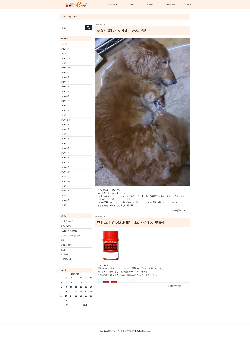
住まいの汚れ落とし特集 (71, 236)
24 (71, 296)
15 (61, 291)
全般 (62, 240)
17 (71, 291)
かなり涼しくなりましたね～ (119, 31)
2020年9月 (65, 73)
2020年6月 (65, 87)
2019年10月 (65, 125)
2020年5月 (65, 91)
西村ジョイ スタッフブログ (122, 331)
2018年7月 (65, 196)
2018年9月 (65, 186)
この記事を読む (175, 210)
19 (81, 291)
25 (76, 296)
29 (61, 300)
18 (76, 291)
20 (86, 291)
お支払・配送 (170, 4)
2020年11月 (65, 63)
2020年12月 (65, 58)
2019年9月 (65, 129)
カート (188, 4)
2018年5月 (65, 205)
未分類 (63, 250)
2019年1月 (65, 167)
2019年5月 (65, 148)
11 (76, 287)
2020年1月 (65, 110)
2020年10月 (65, 68)
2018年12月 (65, 172)
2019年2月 (65, 162)
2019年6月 (65, 143)
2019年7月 (65, 139)
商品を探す (113, 4)
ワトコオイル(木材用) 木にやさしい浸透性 (131, 223)
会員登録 (150, 4)
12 (81, 287)
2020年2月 (65, 106)
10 (71, 287)
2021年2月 (65, 49)
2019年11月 (65, 120)
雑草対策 (64, 254)
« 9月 (66, 305)
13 (86, 287)
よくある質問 (66, 226)
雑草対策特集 (66, 259)
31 (71, 300)
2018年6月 (65, 200)
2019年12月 (65, 115)
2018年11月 (65, 177)
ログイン (132, 4)
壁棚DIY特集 (66, 245)
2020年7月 (65, 82)
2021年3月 (65, 44)
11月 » (86, 305)
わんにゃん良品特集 (69, 231)
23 (66, 296)
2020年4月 (65, 96)
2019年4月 (65, 153)
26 (81, 296)
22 (61, 296)
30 (66, 300)
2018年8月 (65, 191)
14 (91, 287)
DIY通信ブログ (67, 221)
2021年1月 (65, 54)
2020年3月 (65, 101)
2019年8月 (65, 134)
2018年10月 (65, 181)
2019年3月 (65, 158)
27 (86, 296)
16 (66, 291)
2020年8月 (65, 77)
